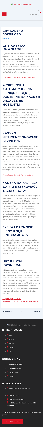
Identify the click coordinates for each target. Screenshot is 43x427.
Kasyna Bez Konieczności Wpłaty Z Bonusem (18, 77)
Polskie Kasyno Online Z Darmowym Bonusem (19, 175)
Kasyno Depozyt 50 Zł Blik (11, 299)
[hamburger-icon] (4, 14)
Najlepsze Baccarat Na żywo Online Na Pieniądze (20, 301)
